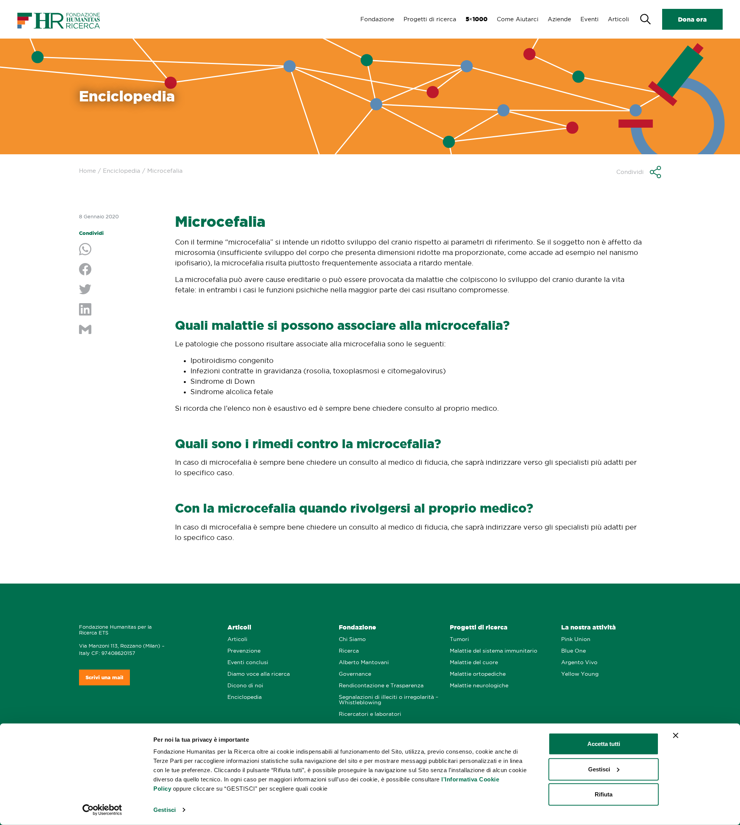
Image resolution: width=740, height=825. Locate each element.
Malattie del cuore (474, 662)
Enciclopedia (121, 170)
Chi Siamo (352, 639)
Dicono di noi (245, 685)
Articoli (618, 19)
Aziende (559, 19)
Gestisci (164, 809)
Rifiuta (603, 794)
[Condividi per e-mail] (121, 330)
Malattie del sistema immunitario (493, 651)
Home (87, 170)
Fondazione (377, 19)
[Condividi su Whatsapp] (121, 250)
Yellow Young (580, 674)
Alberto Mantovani (364, 662)
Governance (355, 674)
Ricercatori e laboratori (370, 714)
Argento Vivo (579, 662)
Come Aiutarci (517, 19)
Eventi (589, 19)
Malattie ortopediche (478, 674)
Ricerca (349, 651)
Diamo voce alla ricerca (258, 674)
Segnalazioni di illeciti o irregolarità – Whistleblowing (388, 699)
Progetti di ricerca (430, 19)
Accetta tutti (603, 744)
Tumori (459, 639)
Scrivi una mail (104, 677)
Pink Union (575, 639)
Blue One (573, 651)
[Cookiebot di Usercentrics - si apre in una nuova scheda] (102, 810)
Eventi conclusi (247, 662)
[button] (638, 172)
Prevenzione (244, 651)
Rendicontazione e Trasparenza (381, 685)
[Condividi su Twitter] (121, 290)
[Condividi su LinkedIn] (121, 310)
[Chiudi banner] (675, 735)
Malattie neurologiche (479, 685)
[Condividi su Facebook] (121, 270)
